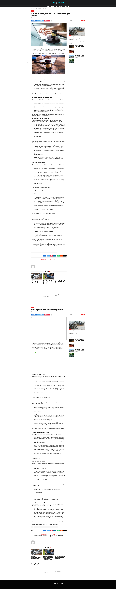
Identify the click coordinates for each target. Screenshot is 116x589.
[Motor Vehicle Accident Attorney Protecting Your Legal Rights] (77, 31)
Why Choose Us (60, 583)
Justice (52, 6)
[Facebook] (28, 51)
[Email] (28, 62)
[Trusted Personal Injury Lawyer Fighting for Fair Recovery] (71, 51)
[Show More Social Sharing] (51, 20)
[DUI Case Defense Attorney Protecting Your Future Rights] (71, 46)
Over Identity (45, 252)
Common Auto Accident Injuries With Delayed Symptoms (60, 281)
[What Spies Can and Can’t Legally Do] (49, 328)
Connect (54, 583)
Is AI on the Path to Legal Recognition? (57, 260)
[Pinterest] (28, 55)
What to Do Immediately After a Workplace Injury (48, 295)
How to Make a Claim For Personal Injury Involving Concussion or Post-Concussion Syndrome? (48, 282)
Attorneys (61, 6)
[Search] (84, 3)
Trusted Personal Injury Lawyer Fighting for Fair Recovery (79, 51)
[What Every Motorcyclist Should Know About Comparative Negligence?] (71, 61)
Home (31, 8)
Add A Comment (48, 575)
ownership (50, 252)
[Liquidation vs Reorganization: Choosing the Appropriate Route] (36, 276)
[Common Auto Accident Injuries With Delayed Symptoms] (61, 276)
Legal (48, 6)
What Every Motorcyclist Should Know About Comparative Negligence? (79, 60)
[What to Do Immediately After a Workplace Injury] (48, 290)
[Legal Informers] (58, 2)
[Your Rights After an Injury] (61, 290)
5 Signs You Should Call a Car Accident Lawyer (35, 288)
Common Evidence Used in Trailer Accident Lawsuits (79, 56)
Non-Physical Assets (39, 252)
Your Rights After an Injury (60, 294)
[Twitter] (28, 53)
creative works (33, 252)
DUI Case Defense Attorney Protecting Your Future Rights (80, 46)
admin (71, 39)
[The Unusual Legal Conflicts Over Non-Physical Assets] (49, 34)
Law (56, 6)
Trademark (67, 6)
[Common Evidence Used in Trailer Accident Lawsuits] (71, 56)
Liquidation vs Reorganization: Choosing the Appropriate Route (36, 281)
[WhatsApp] (28, 60)
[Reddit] (28, 58)
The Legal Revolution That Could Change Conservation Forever (40, 536)
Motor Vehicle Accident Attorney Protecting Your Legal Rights (76, 37)
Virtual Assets (55, 252)
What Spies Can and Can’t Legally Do (40, 260)
